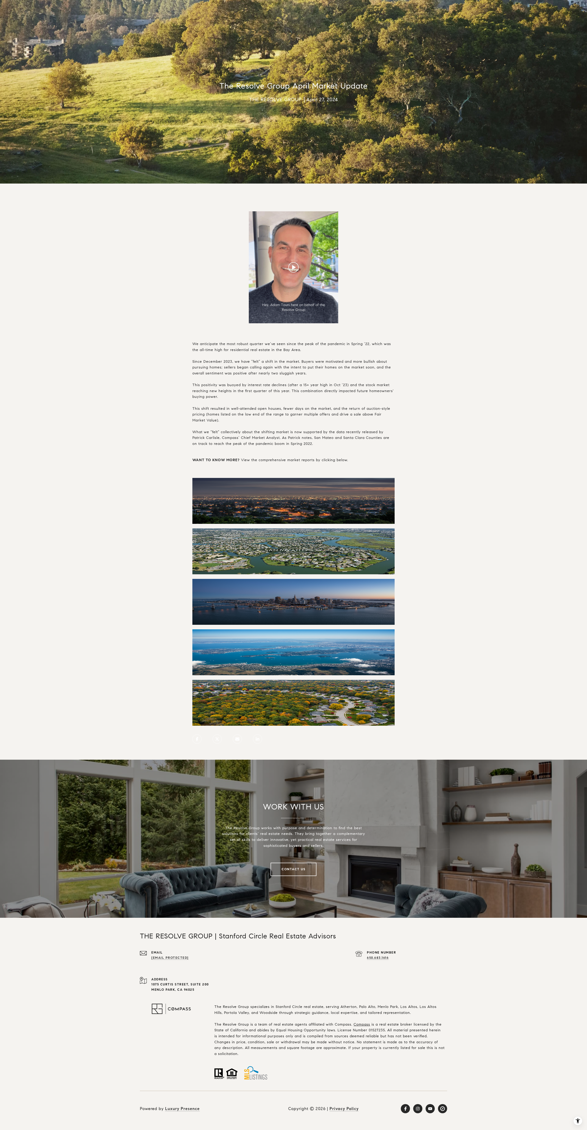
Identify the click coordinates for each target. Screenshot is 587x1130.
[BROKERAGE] (442, 1108)
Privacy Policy (344, 1108)
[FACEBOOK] (405, 1108)
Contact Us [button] (293, 869)
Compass (362, 1024)
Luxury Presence (182, 1108)
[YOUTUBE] (430, 1108)
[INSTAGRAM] (417, 1108)
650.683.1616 (378, 958)
